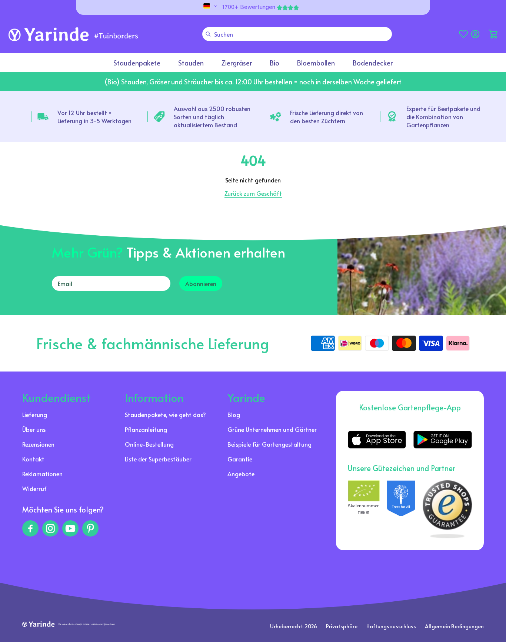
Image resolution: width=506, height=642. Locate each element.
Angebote (240, 474)
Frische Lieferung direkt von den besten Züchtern (326, 116)
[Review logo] (401, 509)
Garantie (239, 459)
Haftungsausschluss (391, 626)
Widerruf (34, 488)
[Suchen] (208, 34)
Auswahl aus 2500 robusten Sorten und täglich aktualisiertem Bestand (212, 116)
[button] (493, 34)
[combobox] (297, 34)
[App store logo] (377, 439)
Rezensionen (38, 444)
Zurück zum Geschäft (253, 193)
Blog (233, 414)
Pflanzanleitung (146, 429)
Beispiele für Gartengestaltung (269, 444)
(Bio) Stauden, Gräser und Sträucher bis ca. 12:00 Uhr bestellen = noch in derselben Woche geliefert (253, 81)
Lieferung (34, 414)
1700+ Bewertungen (248, 7)
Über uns (34, 429)
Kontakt (33, 459)
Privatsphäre (341, 626)
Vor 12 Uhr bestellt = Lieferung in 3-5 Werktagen (94, 116)
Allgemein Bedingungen (454, 626)
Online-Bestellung (149, 444)
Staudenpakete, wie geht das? (165, 414)
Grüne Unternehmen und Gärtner (272, 429)
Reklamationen (42, 474)
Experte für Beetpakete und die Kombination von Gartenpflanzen (443, 116)
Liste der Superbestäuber (158, 459)
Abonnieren (200, 283)
